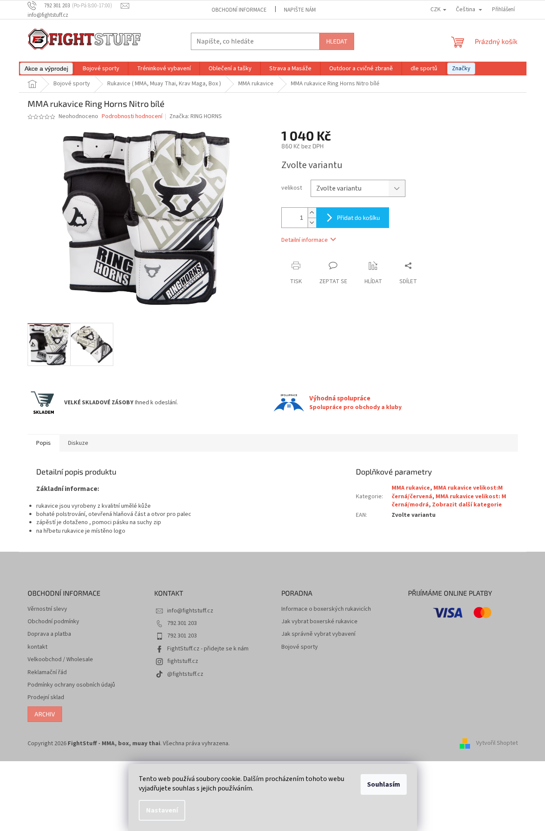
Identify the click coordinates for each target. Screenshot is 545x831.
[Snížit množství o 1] (312, 223)
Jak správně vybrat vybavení (318, 634)
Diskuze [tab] (78, 443)
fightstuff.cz (182, 661)
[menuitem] (46, 68)
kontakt (37, 647)
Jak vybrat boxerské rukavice (319, 622)
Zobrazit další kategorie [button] (467, 504)
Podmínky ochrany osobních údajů (71, 685)
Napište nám (300, 10)
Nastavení (162, 810)
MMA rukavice (411, 488)
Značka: (195, 116)
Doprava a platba (49, 634)
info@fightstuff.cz (190, 610)
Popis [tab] (43, 443)
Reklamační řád (47, 673)
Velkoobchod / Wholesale (60, 660)
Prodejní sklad (46, 698)
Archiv (44, 714)
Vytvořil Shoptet (497, 743)
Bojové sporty (299, 647)
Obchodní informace (239, 10)
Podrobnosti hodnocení (132, 116)
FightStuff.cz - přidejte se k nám (208, 648)
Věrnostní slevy (47, 609)
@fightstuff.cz (185, 674)
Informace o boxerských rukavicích (326, 609)
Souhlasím (383, 784)
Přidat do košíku (358, 217)
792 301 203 (182, 623)
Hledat (336, 41)
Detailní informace (304, 240)
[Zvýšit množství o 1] (312, 213)
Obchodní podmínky (53, 622)
